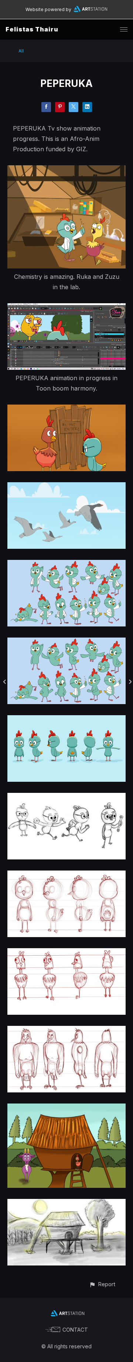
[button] (102, 1284)
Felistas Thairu (32, 29)
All (21, 51)
